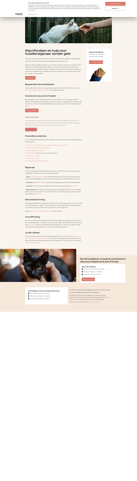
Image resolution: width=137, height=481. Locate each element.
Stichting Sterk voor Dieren (33, 158)
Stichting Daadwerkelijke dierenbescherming (38, 161)
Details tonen (31, 14)
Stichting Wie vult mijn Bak (33, 155)
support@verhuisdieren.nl (95, 302)
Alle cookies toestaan (115, 3)
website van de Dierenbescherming (40, 211)
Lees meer (74, 186)
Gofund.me (32, 224)
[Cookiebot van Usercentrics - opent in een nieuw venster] (19, 14)
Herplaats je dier (30, 77)
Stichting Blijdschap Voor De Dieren (35, 150)
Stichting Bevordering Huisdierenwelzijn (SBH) (38, 148)
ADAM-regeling (41, 182)
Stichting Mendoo (31, 153)
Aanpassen (114, 8)
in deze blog (45, 90)
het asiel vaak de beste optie (33, 242)
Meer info (38, 194)
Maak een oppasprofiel (32, 110)
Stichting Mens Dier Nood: (38, 176)
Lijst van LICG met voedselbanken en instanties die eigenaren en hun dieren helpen (47, 145)
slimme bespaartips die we (34, 90)
